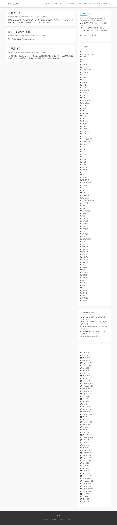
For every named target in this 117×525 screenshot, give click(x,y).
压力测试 (85, 223)
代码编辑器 (86, 211)
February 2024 (87, 409)
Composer (85, 62)
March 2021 (86, 447)
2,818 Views (35, 52)
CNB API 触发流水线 (89, 35)
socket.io (85, 170)
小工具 (96, 4)
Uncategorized (87, 182)
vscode (84, 185)
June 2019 (85, 496)
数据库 (72, 4)
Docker (84, 67)
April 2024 (85, 404)
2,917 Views (35, 16)
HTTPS (84, 87)
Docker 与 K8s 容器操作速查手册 (93, 28)
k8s (83, 95)
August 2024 (86, 394)
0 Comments (26, 16)
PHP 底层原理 (87, 139)
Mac (83, 110)
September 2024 (87, 391)
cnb (83, 59)
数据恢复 (85, 259)
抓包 (83, 241)
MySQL (84, 123)
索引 (83, 282)
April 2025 (85, 373)
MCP (84, 118)
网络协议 (85, 290)
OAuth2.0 (85, 131)
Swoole (84, 177)
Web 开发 (85, 190)
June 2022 (85, 427)
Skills (84, 159)
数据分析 (85, 249)
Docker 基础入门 (95, 336)
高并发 (84, 300)
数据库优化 (86, 257)
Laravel (84, 105)
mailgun (85, 116)
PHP (84, 136)
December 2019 (87, 481)
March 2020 (86, 473)
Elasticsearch (86, 69)
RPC (84, 152)
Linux (84, 108)
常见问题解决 (86, 239)
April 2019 (85, 501)
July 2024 (85, 396)
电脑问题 (85, 272)
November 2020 (87, 453)
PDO (84, 134)
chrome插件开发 (87, 54)
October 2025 (86, 360)
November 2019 (87, 483)
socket (84, 167)
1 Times (43, 35)
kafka (84, 98)
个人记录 (85, 203)
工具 (83, 236)
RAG (84, 146)
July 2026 (85, 352)
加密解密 (85, 221)
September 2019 (87, 489)
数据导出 (85, 252)
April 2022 (85, 432)
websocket (85, 195)
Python (84, 144)
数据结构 (85, 262)
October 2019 (86, 486)
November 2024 (87, 386)
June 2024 (85, 399)
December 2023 (87, 414)
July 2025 (85, 368)
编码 (83, 288)
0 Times (43, 52)
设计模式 (85, 293)
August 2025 (86, 365)
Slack (84, 162)
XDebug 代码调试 (88, 200)
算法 (65, 4)
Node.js (84, 128)
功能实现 (85, 218)
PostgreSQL (86, 141)
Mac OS (85, 113)
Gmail (84, 80)
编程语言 (87, 4)
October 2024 (86, 388)
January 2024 (86, 411)
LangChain (86, 100)
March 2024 (86, 406)
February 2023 (87, 422)
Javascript (85, 90)
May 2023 (85, 417)
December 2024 (87, 383)
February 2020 (87, 476)
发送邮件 (85, 229)
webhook (85, 193)
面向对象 (85, 298)
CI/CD (84, 57)
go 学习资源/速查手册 (19, 31)
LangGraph (86, 103)
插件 (83, 244)
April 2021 (85, 445)
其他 (103, 4)
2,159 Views (35, 35)
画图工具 (85, 275)
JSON (84, 93)
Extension (85, 72)
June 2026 (85, 355)
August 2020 (86, 460)
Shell (84, 157)
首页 (47, 4)
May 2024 (85, 401)
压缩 (83, 226)
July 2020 (85, 463)
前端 (83, 216)
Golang (18, 16)
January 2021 (86, 450)
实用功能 (85, 234)
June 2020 (85, 465)
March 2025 (86, 376)
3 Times (43, 16)
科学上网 (54, 4)
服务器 (84, 267)
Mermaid (85, 121)
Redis (84, 149)
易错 (83, 265)
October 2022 (86, 424)
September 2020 (87, 458)
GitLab (84, 77)
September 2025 (87, 363)
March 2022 (86, 435)
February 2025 (87, 378)
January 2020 (86, 478)
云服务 (84, 208)
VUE (84, 188)
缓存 (83, 285)
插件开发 (85, 247)
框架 (83, 270)
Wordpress (85, 198)
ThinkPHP (85, 180)
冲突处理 (85, 213)
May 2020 (85, 468)
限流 (83, 295)
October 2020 (86, 455)
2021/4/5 (11, 16)
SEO (84, 154)
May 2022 (85, 429)
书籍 (83, 205)
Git (83, 75)
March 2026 (86, 358)
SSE (83, 172)
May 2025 (85, 370)
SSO (84, 175)
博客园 (79, 4)
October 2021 (86, 440)
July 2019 (85, 494)
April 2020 (85, 471)
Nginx (84, 126)
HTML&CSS (86, 85)
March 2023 (86, 419)
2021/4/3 (11, 35)
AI (61, 4)
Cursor (84, 64)
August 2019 (86, 491)
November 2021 (87, 437)
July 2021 (85, 442)
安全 (83, 231)
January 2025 (86, 381)
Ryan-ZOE (12, 3)
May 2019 (85, 499)
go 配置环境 (14, 12)
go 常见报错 (14, 48)
